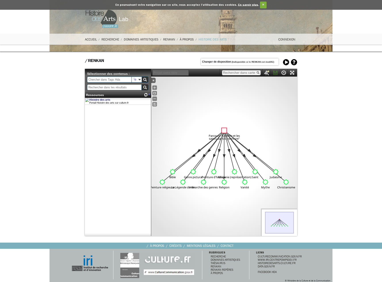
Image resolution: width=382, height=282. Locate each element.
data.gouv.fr (266, 266)
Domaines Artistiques (141, 39)
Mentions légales (201, 245)
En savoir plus (248, 5)
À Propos (187, 39)
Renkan (169, 39)
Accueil (91, 39)
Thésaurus (218, 263)
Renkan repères (222, 269)
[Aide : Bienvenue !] (294, 62)
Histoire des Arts (213, 39)
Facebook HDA (267, 272)
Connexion (286, 39)
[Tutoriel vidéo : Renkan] (286, 62)
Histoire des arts (99, 99)
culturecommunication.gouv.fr (280, 256)
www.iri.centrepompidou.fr (277, 259)
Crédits (175, 245)
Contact (227, 245)
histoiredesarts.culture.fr (277, 263)
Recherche (110, 39)
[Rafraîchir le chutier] (146, 95)
